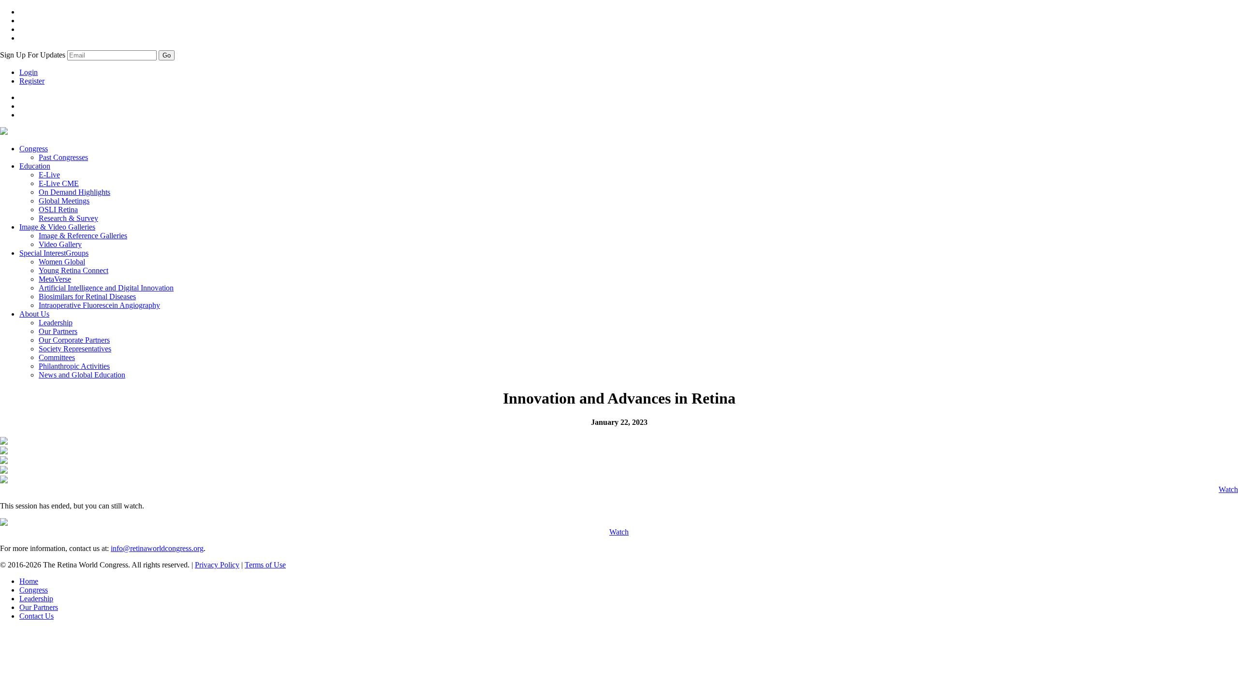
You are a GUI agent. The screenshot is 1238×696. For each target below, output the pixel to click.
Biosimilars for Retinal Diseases (87, 296)
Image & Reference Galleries (83, 236)
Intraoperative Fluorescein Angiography (99, 305)
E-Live (49, 175)
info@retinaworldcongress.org (157, 548)
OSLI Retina (58, 209)
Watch (1228, 489)
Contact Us (36, 616)
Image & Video (57, 227)
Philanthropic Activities (74, 366)
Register (31, 81)
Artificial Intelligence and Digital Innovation (106, 288)
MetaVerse (55, 279)
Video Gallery (60, 244)
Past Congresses (63, 157)
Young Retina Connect (73, 270)
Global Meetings (64, 201)
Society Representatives (75, 349)
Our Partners (58, 331)
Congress (33, 149)
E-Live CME (59, 183)
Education (34, 166)
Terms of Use (265, 565)
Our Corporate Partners (74, 340)
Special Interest (53, 253)
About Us (34, 314)
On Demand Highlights (74, 192)
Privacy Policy (217, 565)
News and (82, 375)
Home (28, 581)
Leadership (56, 323)
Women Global (62, 262)
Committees (57, 357)
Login (28, 72)
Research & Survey (68, 218)
